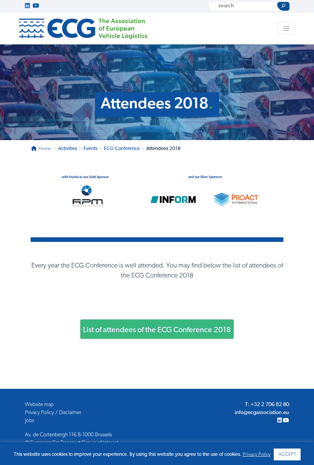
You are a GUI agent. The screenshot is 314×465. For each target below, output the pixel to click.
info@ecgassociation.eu (262, 413)
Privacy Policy (257, 454)
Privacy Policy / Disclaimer (53, 413)
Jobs (29, 421)
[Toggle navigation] (286, 28)
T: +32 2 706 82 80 (267, 405)
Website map (39, 405)
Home (45, 148)
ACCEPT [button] (287, 454)
